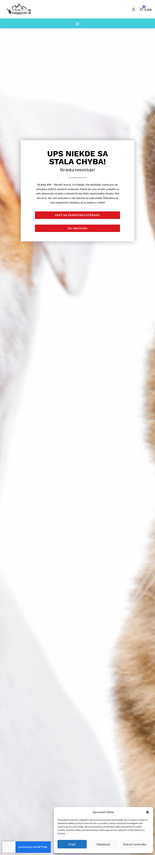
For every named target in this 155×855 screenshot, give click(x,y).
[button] (147, 812)
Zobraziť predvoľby (134, 844)
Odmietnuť (103, 844)
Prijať (72, 844)
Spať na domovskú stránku (77, 215)
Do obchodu (78, 228)
